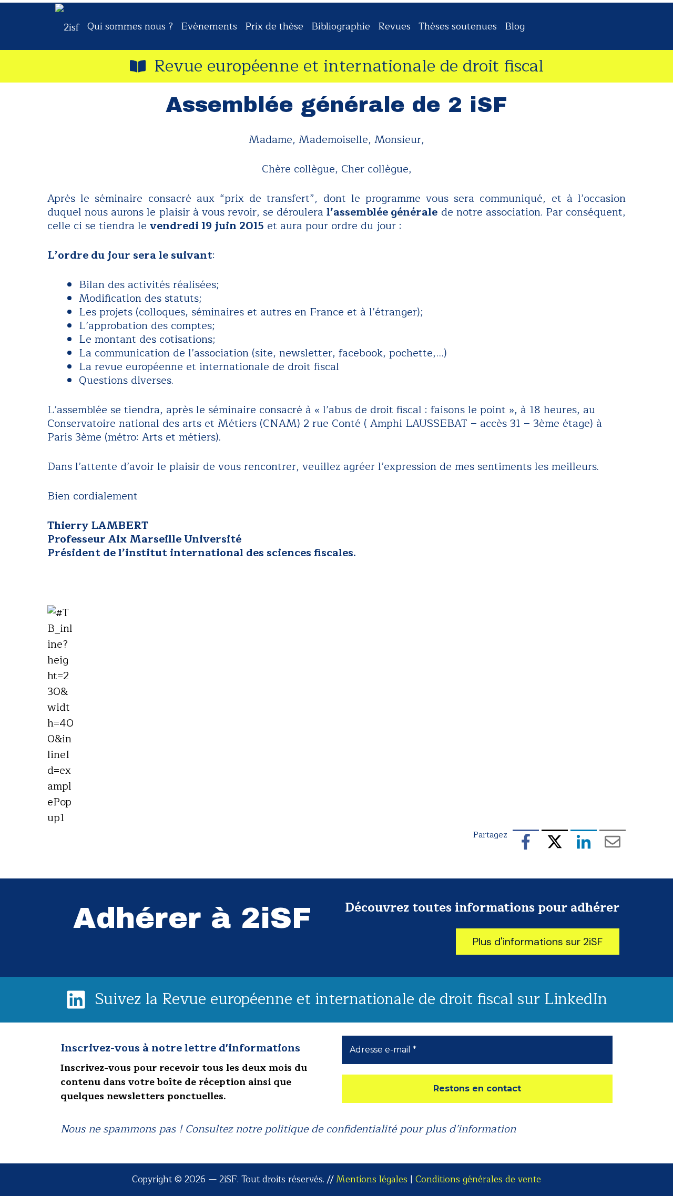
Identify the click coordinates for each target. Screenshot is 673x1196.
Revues (394, 26)
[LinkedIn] (583, 843)
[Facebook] (526, 843)
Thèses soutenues (458, 26)
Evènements (209, 26)
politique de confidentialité (330, 1129)
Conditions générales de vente (478, 1179)
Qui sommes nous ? (130, 26)
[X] (555, 843)
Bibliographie (340, 26)
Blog (515, 26)
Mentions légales (371, 1179)
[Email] (612, 843)
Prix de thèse (274, 26)
